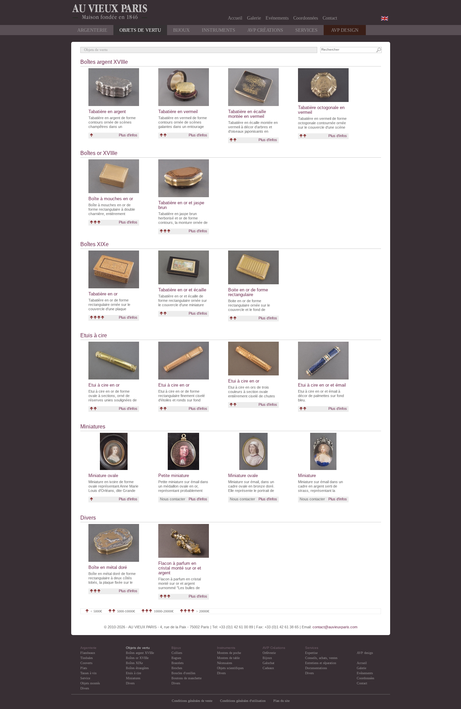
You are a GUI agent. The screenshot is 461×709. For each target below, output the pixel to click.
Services (306, 30)
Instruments (218, 30)
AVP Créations (265, 30)
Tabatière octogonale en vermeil (321, 110)
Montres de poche (229, 653)
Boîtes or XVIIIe (98, 153)
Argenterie (92, 30)
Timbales (86, 658)
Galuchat (268, 663)
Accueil (235, 18)
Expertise (311, 653)
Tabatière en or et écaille (182, 289)
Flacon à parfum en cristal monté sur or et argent (179, 568)
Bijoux (181, 30)
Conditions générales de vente (192, 701)
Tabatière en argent (107, 111)
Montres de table (228, 658)
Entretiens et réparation (320, 663)
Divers (88, 518)
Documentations (316, 668)
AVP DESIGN (344, 30)
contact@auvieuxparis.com (335, 627)
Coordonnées (305, 18)
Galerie (254, 18)
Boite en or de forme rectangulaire (248, 292)
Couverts (86, 663)
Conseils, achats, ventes (321, 658)
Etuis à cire (93, 335)
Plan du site (281, 701)
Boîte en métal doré (107, 567)
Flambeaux (87, 653)
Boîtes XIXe (94, 244)
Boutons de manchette (186, 678)
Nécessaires (224, 663)
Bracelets (177, 663)
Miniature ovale (103, 475)
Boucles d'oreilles (183, 673)
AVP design (365, 653)
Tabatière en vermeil (178, 111)
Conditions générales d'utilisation (243, 701)
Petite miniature (173, 475)
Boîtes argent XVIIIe (104, 62)
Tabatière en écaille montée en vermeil (247, 114)
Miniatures (92, 426)
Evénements (277, 18)
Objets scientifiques (230, 668)
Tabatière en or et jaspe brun (181, 205)
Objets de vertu (140, 30)
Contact (330, 18)
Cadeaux (268, 668)
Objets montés (90, 683)
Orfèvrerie (269, 653)
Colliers (176, 653)
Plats (83, 668)
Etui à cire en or (103, 385)
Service (85, 678)
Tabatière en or (102, 293)
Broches (176, 668)
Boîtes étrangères (137, 668)
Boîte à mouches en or (110, 198)
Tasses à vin (88, 673)
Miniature (307, 475)
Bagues (176, 658)
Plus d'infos (128, 135)
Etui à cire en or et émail (322, 385)
